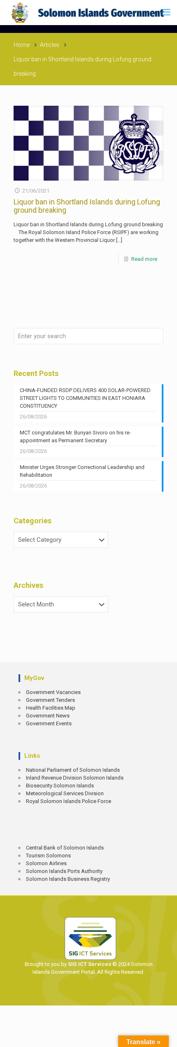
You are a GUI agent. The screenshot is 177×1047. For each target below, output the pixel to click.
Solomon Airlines (46, 863)
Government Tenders (50, 700)
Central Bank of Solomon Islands (65, 848)
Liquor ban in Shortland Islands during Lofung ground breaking (87, 205)
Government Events (49, 723)
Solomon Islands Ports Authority (64, 871)
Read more (144, 259)
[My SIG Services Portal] (88, 12)
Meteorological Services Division (65, 793)
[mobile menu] (166, 12)
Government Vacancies (53, 692)
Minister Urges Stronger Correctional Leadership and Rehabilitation (82, 471)
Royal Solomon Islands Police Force (68, 801)
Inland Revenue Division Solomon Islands (74, 778)
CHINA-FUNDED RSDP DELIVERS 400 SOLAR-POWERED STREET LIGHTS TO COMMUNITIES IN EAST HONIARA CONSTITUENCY (85, 398)
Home (22, 45)
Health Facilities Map (50, 708)
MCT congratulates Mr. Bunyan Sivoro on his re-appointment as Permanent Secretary (75, 436)
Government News (48, 716)
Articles (49, 45)
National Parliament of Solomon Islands (73, 770)
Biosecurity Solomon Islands (60, 785)
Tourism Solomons (48, 855)
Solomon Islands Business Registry (68, 879)
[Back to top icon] (165, 1035)
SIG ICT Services (89, 964)
